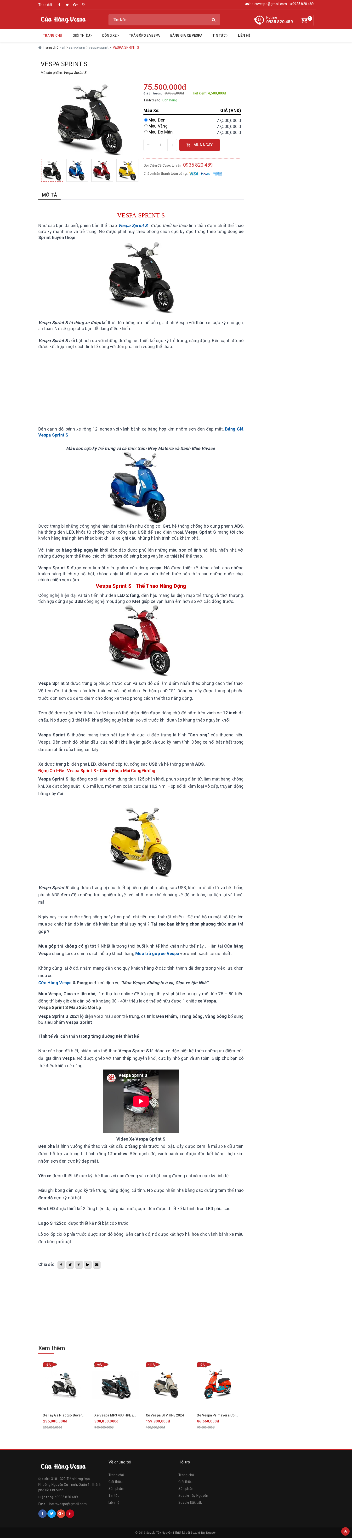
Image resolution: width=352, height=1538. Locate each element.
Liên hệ (244, 35)
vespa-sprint (99, 47)
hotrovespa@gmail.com (268, 4)
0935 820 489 (303, 4)
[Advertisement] (141, 387)
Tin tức (219, 35)
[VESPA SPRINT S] (52, 170)
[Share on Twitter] (70, 1265)
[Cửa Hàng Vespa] (71, 1466)
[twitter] (67, 4)
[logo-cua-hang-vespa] (63, 19)
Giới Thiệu (82, 35)
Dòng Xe (110, 35)
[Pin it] (79, 1265)
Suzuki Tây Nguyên (193, 1495)
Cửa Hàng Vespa (55, 982)
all (64, 47)
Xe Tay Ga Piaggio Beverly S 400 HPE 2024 (76, 1415)
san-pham (77, 47)
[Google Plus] (61, 1513)
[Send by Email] (97, 1265)
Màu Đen (157, 119)
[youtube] (75, 4)
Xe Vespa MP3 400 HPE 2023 (117, 1415)
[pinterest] (83, 4)
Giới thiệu (115, 1482)
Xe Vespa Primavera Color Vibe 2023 (226, 1415)
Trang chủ (52, 35)
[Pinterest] (70, 1513)
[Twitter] (51, 1513)
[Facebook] (42, 1513)
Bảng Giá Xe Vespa (186, 35)
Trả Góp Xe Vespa (144, 35)
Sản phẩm (116, 1489)
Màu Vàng (158, 125)
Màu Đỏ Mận (160, 131)
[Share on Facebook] (61, 1265)
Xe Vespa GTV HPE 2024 (165, 1415)
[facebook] (59, 4)
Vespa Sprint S (133, 225)
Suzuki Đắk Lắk (190, 1502)
